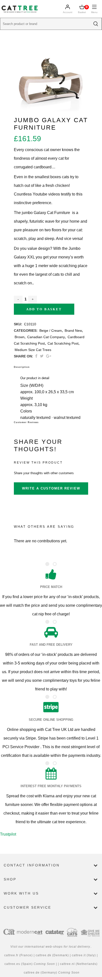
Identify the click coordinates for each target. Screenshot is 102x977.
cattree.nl (67, 964)
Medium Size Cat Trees (33, 350)
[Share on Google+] (48, 356)
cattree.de (32, 972)
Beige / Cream (50, 330)
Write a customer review (51, 488)
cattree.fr (11, 955)
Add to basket (44, 309)
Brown (20, 337)
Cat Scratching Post (63, 343)
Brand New (73, 330)
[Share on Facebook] (36, 356)
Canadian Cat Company (46, 337)
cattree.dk (44, 955)
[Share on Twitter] (42, 356)
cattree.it (79, 955)
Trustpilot (8, 834)
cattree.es (12, 964)
